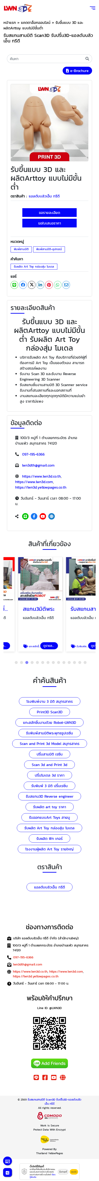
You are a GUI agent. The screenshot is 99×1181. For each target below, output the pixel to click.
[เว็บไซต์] (51, 516)
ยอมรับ (74, 1171)
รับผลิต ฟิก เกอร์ (49, 838)
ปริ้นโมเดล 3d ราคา (49, 775)
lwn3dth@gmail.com (38, 465)
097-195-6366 (33, 454)
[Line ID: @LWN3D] (25, 516)
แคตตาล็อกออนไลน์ (35, 22)
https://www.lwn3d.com (34, 481)
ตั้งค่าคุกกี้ (63, 1171)
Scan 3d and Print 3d (49, 764)
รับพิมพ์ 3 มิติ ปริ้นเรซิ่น (49, 785)
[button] (16, 662)
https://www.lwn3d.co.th (41, 476)
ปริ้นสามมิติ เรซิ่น (50, 754)
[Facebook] (34, 516)
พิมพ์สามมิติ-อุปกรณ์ (49, 249)
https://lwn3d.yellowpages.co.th (40, 487)
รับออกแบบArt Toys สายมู (49, 817)
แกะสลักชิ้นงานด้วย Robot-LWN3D (49, 722)
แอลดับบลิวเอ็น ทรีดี (44, 196)
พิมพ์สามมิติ (21, 249)
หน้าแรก (9, 22)
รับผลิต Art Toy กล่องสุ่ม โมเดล (34, 266)
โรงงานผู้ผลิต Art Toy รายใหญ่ (49, 849)
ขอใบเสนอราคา (49, 223)
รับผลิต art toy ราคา (49, 807)
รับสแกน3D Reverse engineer (49, 796)
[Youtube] (43, 516)
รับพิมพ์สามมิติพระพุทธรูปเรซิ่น (49, 733)
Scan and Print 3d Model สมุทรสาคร (49, 743)
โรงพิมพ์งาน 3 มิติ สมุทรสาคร (49, 701)
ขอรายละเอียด (49, 212)
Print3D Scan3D (49, 712)
